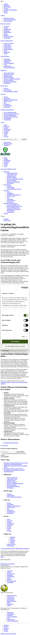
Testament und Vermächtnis (11, 116)
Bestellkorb (7, 145)
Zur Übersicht (4, 445)
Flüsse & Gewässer (9, 43)
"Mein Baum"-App (9, 74)
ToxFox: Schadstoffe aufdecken (12, 78)
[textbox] (14, 139)
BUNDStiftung (8, 118)
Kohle (5, 33)
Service (6, 12)
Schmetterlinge (7, 60)
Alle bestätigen (15, 341)
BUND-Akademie (8, 80)
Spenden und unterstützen (10, 9)
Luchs (5, 64)
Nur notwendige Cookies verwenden (15, 346)
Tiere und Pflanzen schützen (11, 91)
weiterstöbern (11, 563)
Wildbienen (7, 62)
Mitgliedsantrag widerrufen (22, 548)
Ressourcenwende (8, 36)
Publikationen (7, 129)
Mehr (23, 336)
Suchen (24, 139)
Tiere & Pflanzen (8, 21)
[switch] (26, 320)
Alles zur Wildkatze (9, 63)
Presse (5, 125)
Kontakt (6, 133)
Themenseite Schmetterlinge (11, 442)
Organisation (7, 98)
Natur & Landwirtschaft (10, 19)
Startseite (6, 219)
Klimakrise (6, 30)
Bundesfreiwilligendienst (10, 81)
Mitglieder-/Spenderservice (10, 99)
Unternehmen (7, 119)
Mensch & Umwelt (9, 18)
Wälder (6, 53)
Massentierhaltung (8, 49)
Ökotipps (6, 88)
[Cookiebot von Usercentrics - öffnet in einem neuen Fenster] (21, 288)
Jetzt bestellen (4, 563)
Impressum (6, 126)
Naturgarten (7, 59)
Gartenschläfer (7, 66)
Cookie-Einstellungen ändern (8, 548)
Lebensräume (7, 47)
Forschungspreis (8, 105)
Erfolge (6, 97)
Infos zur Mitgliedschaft (10, 115)
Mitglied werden (8, 76)
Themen (6, 4)
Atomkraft (6, 26)
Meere (5, 50)
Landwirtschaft (7, 46)
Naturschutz (7, 52)
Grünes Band (7, 45)
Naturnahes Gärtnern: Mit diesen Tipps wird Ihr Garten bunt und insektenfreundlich (16, 463)
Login (5, 135)
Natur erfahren (7, 90)
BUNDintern (7, 83)
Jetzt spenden (7, 142)
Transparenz (7, 104)
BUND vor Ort (8, 101)
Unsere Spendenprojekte (10, 112)
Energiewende (7, 29)
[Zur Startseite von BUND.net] (5, 155)
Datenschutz (7, 107)
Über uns (6, 8)
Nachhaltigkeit (7, 32)
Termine (6, 128)
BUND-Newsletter (8, 77)
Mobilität (6, 35)
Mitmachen (7, 5)
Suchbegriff (4, 139)
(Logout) (6, 136)
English (6, 11)
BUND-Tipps (7, 7)
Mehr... (2, 557)
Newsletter (6, 130)
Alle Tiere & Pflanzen (9, 67)
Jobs (5, 102)
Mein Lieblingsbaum (9, 73)
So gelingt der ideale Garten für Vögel (13, 468)
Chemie (6, 28)
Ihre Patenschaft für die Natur (11, 114)
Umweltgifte (7, 38)
